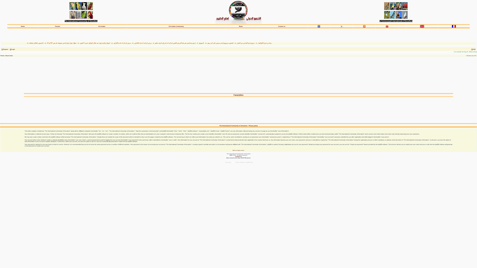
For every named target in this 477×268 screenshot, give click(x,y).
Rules (241, 26)
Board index (9, 55)
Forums (57, 26)
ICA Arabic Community (176, 26)
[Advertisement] (238, 34)
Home (23, 26)
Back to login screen (238, 150)
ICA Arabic (101, 26)
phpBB (233, 162)
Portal (2, 55)
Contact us (281, 26)
